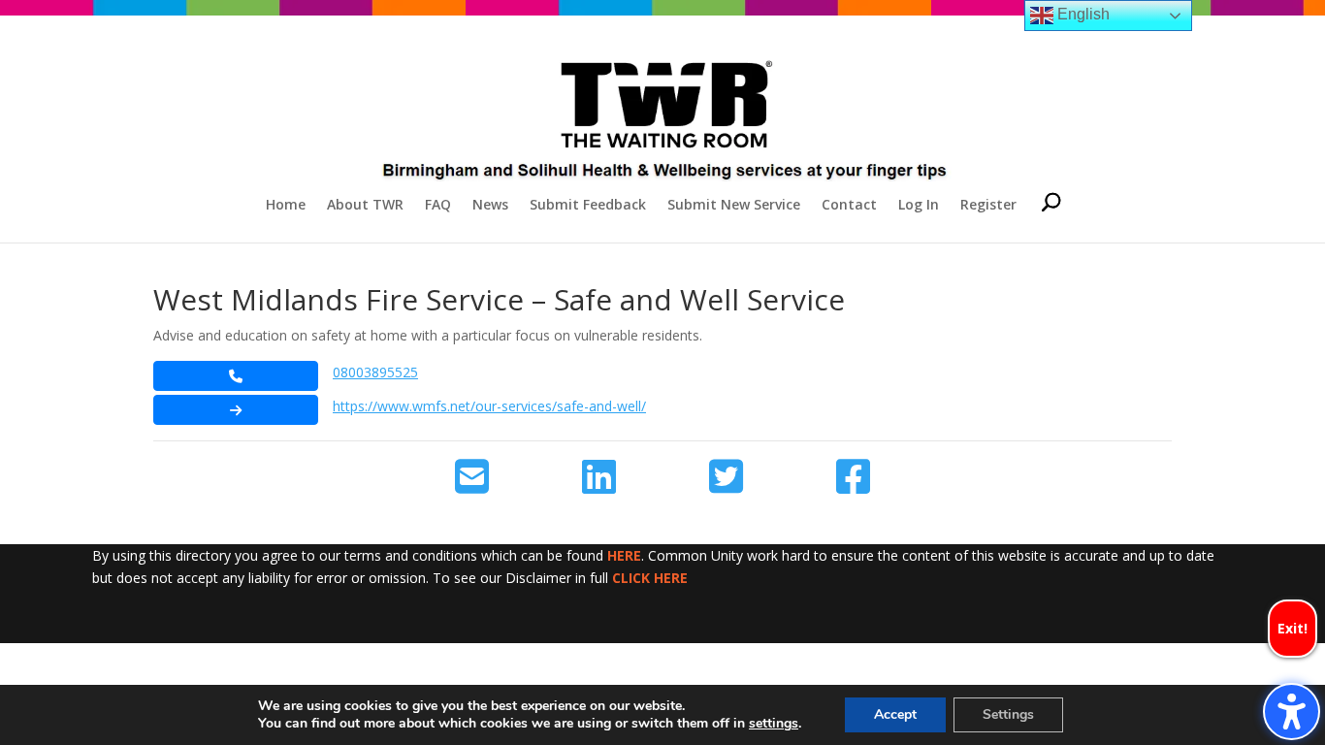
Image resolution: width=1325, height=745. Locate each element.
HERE (624, 555)
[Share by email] (472, 477)
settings (773, 723)
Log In (918, 205)
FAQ (438, 205)
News (490, 205)
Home (286, 205)
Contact (849, 205)
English (1081, 14)
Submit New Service (733, 205)
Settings (1008, 714)
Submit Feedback (588, 205)
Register (988, 205)
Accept (895, 714)
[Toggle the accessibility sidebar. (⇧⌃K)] (1291, 711)
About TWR (365, 205)
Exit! (1292, 628)
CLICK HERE (650, 577)
